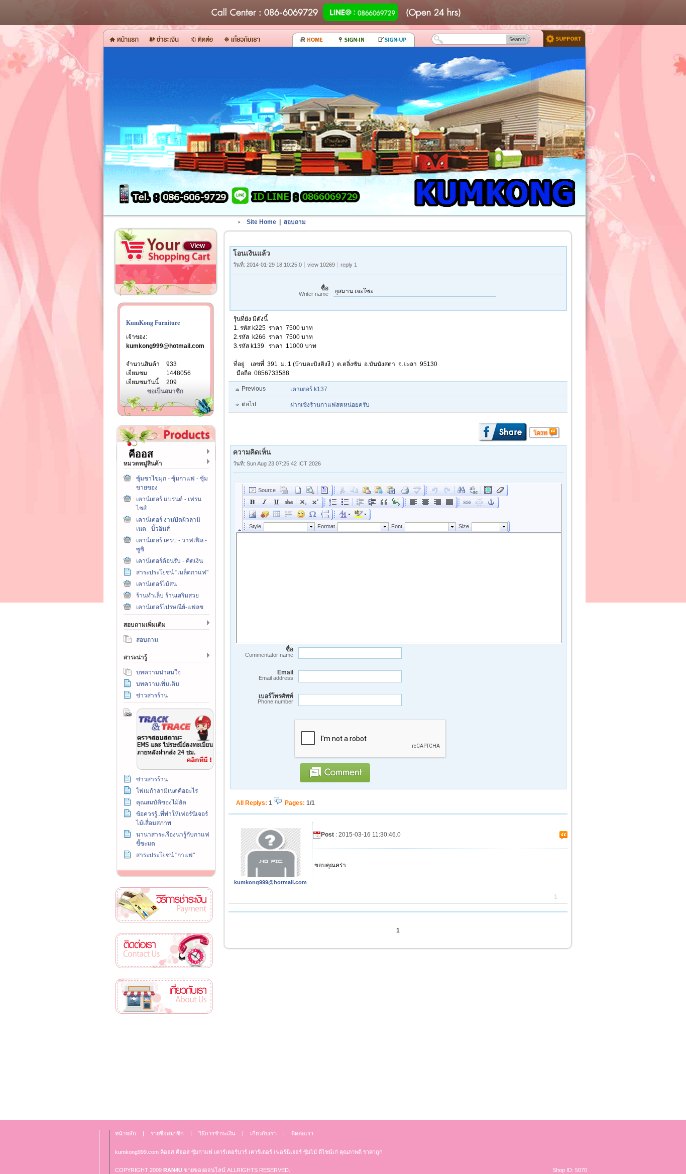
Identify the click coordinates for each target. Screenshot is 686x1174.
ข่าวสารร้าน (152, 695)
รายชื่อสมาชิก (167, 1133)
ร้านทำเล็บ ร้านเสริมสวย (167, 595)
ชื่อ (313, 291)
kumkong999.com (137, 1152)
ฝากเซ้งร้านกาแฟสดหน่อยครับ (330, 404)
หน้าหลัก (125, 1133)
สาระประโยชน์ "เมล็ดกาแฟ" (172, 572)
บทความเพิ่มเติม (157, 683)
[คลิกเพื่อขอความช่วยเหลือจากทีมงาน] (561, 37)
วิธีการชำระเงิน (164, 905)
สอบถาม (147, 639)
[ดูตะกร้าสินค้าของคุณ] (197, 246)
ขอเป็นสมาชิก (165, 391)
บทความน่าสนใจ (158, 672)
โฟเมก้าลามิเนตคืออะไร (167, 790)
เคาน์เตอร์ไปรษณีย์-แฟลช (169, 607)
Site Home (261, 221)
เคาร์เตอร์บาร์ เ (231, 1152)
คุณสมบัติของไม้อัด (161, 802)
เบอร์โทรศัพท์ (275, 699)
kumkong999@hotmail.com (165, 345)
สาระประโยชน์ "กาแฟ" (165, 855)
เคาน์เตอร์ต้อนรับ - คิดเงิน (169, 560)
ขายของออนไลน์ (204, 1170)
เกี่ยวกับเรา (164, 996)
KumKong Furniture (153, 322)
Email (276, 675)
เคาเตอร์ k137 (308, 389)
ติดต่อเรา (164, 950)
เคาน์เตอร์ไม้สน (156, 584)
